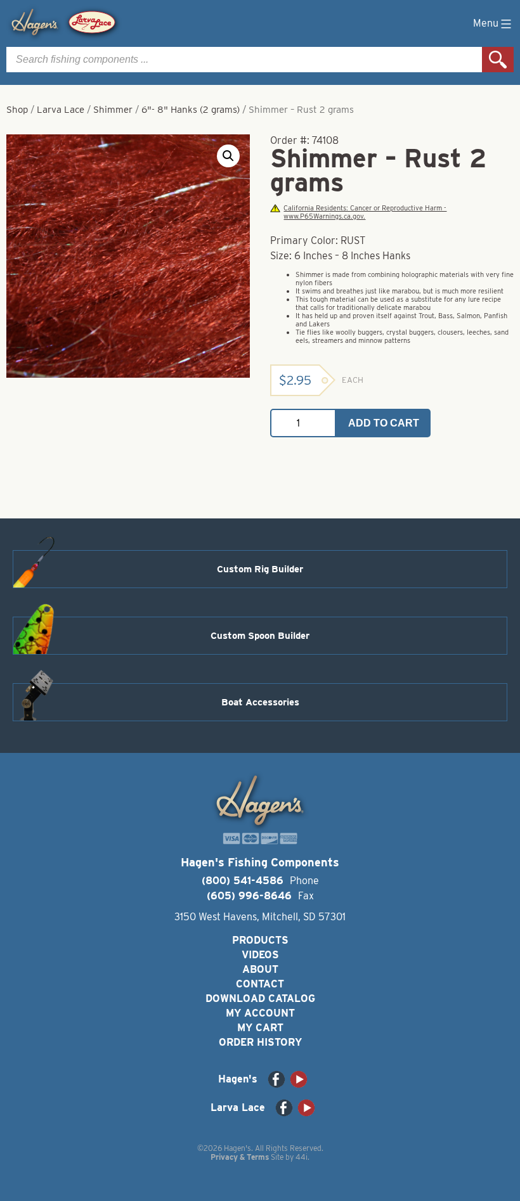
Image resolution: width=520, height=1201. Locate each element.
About (260, 969)
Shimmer (113, 109)
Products (260, 940)
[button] (228, 156)
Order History (260, 1042)
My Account (260, 1013)
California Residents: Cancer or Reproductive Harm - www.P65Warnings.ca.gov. (364, 212)
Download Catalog (260, 998)
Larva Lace (60, 109)
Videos (260, 955)
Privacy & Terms (240, 1157)
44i (302, 1157)
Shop (17, 109)
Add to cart (383, 423)
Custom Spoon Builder (260, 635)
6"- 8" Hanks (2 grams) (190, 109)
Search (498, 59)
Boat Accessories (260, 702)
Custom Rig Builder (260, 569)
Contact (260, 984)
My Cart (260, 1028)
